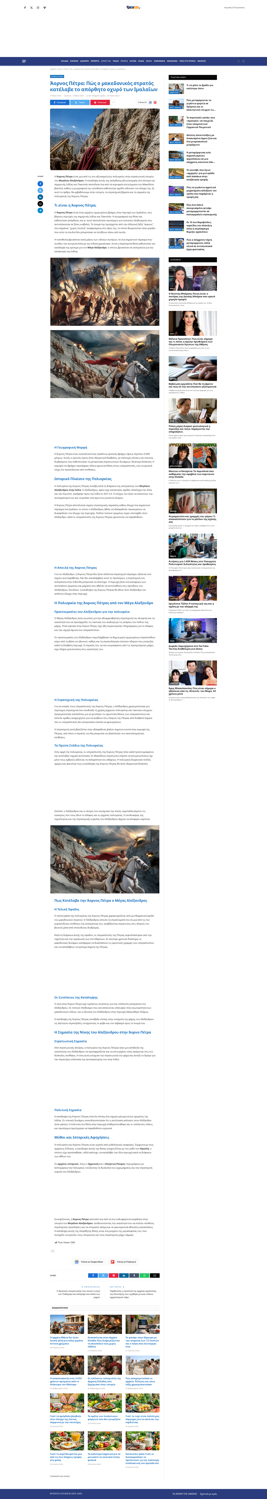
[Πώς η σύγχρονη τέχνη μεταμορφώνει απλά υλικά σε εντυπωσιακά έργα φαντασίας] (176, 243)
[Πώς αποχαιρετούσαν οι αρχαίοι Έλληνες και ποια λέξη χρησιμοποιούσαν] (143, 1365)
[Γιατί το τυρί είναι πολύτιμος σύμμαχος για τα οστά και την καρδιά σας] (143, 1403)
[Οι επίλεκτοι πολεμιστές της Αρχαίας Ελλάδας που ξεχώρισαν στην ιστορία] (105, 1365)
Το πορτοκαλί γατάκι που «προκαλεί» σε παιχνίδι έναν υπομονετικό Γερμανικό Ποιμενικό (200, 122)
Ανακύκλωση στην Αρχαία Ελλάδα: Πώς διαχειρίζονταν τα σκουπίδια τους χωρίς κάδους (104, 1342)
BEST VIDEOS (175, 107)
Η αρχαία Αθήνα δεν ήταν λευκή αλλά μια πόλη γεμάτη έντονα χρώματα (66, 1340)
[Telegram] (40, 210)
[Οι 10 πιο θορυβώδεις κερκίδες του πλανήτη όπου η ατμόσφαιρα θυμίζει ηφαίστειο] (176, 226)
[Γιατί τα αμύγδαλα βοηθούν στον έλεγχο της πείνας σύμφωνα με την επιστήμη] (67, 1403)
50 (52, 1251)
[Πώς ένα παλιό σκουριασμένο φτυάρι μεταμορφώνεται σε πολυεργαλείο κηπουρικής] (176, 208)
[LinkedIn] (40, 197)
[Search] (243, 61)
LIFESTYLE (174, 92)
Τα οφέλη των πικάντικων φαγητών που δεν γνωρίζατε (104, 1418)
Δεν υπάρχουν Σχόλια (97, 96)
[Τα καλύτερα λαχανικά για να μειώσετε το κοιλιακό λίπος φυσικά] (105, 1440)
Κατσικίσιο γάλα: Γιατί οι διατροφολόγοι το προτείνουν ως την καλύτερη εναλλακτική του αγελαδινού (142, 1458)
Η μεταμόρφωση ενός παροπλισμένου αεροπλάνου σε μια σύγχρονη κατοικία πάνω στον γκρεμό (200, 157)
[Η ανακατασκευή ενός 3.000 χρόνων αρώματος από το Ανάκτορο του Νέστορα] (67, 1365)
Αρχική (52, 69)
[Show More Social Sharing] (113, 102)
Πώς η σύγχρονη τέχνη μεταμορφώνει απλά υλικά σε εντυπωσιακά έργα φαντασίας (199, 245)
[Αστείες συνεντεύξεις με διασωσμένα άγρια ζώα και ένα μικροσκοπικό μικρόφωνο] (176, 138)
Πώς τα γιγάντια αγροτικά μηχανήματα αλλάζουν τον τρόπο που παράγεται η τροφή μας (201, 192)
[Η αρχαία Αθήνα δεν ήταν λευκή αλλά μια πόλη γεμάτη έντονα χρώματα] (67, 1324)
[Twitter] (40, 190)
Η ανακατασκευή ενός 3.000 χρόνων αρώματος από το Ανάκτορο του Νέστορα (66, 1381)
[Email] (40, 204)
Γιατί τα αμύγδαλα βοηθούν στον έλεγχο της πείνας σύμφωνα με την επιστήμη (65, 1419)
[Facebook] (40, 184)
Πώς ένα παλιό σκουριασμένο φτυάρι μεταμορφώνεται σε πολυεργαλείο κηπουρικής (201, 210)
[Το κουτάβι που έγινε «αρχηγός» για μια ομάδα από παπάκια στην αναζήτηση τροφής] (176, 173)
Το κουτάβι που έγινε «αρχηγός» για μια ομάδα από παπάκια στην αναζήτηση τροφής (200, 175)
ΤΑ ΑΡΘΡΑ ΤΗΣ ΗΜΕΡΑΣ (184, 1494)
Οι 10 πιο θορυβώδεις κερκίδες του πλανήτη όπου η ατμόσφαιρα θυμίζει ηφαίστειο (199, 227)
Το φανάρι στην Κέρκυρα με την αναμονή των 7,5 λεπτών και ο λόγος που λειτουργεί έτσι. (142, 1342)
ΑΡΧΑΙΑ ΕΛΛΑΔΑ (57, 76)
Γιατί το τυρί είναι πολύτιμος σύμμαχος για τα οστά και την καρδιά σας (142, 1419)
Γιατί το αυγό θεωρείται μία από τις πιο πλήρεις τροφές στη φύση (66, 1457)
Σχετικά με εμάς (208, 1494)
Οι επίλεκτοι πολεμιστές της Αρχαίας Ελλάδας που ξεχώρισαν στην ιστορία (104, 1381)
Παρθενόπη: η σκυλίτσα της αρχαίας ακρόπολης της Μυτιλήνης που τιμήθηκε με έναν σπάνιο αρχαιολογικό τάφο (133, 1294)
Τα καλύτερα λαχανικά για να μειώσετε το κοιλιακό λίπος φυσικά (104, 1457)
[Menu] (24, 61)
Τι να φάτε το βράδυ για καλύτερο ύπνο (199, 87)
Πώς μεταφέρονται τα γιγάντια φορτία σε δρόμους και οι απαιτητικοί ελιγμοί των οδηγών (200, 105)
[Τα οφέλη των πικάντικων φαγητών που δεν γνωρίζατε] (105, 1403)
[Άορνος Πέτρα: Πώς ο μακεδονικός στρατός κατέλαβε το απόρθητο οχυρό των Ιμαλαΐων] (105, 139)
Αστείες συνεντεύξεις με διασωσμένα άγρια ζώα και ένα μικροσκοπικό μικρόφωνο (201, 140)
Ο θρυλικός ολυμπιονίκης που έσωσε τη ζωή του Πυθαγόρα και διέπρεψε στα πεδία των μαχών (78, 1294)
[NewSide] (133, 7)
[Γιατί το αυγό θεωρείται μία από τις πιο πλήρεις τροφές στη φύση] (67, 1440)
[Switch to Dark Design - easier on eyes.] (239, 61)
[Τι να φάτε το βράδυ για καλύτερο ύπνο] (176, 89)
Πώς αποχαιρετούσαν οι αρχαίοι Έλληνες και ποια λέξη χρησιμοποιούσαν (140, 1381)
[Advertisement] (133, 36)
